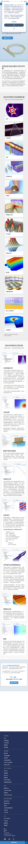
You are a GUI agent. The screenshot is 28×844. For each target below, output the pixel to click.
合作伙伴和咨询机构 (8, 807)
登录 (4, 828)
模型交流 (6, 777)
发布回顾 (6, 747)
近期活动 (6, 792)
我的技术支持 (7, 803)
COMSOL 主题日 (7, 790)
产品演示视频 (7, 755)
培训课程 (6, 773)
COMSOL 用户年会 (8, 795)
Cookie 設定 (14, 21)
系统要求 (6, 745)
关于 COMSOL (7, 818)
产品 (5, 738)
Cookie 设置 (6, 832)
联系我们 (6, 825)
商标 (4, 831)
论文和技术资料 (7, 760)
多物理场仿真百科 (8, 782)
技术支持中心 (7, 801)
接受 (14, 25)
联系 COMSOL (7, 38)
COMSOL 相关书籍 (8, 762)
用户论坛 (6, 775)
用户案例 (6, 757)
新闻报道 (6, 823)
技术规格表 (6, 740)
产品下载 (6, 812)
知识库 (5, 805)
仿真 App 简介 (7, 764)
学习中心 (6, 770)
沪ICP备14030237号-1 (8, 834)
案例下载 (6, 753)
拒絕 (14, 28)
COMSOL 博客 (7, 779)
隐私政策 (5, 830)
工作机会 (6, 820)
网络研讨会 (6, 788)
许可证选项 (6, 742)
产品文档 (6, 810)
